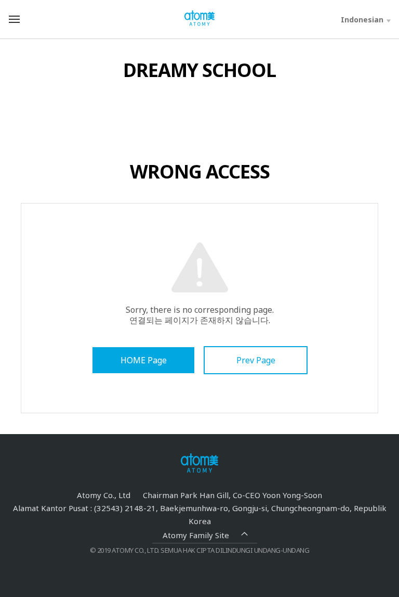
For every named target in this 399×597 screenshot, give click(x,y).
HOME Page (144, 360)
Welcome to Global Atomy (199, 18)
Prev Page (255, 360)
